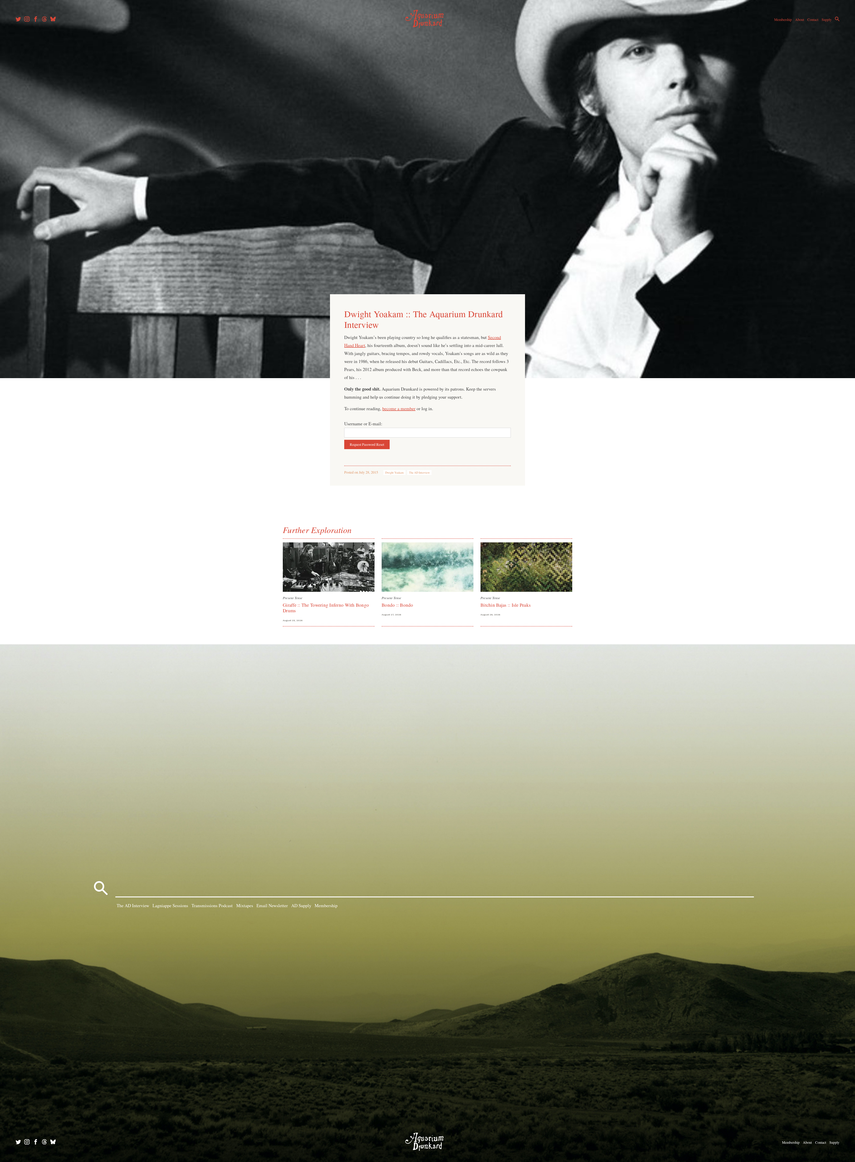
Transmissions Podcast (212, 905)
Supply (827, 19)
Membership (783, 19)
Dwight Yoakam (394, 472)
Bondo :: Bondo (397, 605)
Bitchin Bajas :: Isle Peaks (505, 605)
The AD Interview (419, 472)
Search (837, 19)
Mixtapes (244, 905)
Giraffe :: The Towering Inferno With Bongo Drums (326, 608)
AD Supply (301, 905)
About (799, 19)
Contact (812, 19)
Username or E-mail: (363, 424)
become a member (398, 409)
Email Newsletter (272, 905)
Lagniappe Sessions (170, 905)
